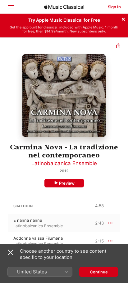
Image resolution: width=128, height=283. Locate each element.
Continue (99, 271)
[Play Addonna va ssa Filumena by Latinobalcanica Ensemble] (4, 240)
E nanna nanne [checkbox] (27, 220)
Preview (67, 183)
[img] (64, 7)
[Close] (123, 18)
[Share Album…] (118, 46)
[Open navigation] (10, 7)
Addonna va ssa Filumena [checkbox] (38, 238)
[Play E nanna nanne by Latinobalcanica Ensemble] (4, 223)
